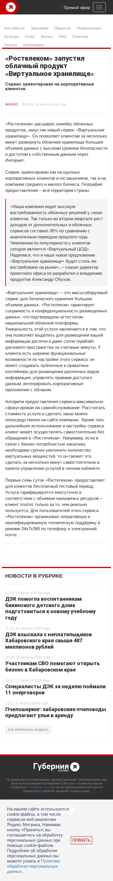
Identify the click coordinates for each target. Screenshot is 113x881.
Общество (62, 27)
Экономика (39, 27)
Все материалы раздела (28, 729)
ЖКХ (62, 36)
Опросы (10, 44)
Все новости (14, 27)
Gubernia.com (40, 787)
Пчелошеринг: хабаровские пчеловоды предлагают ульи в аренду (55, 712)
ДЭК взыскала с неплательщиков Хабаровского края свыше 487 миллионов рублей (48, 640)
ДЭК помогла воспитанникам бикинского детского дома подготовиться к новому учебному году (50, 608)
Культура (11, 36)
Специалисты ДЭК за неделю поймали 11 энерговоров (55, 689)
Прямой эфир (77, 7)
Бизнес (47, 36)
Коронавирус (34, 44)
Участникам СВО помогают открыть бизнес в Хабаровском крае (52, 666)
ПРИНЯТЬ (81, 840)
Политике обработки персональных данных (33, 866)
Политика (80, 36)
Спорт (30, 36)
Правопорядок (89, 27)
